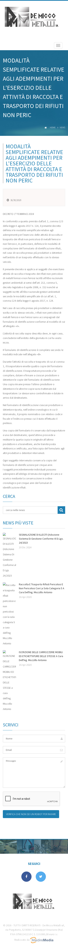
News (62, 127)
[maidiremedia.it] (42, 939)
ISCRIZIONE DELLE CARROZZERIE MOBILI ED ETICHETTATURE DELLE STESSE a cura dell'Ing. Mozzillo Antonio (41, 656)
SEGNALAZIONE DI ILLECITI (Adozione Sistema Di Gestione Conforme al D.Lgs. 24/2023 (41, 538)
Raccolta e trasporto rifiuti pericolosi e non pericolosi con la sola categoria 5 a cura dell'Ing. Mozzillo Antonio (41, 588)
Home (53, 127)
